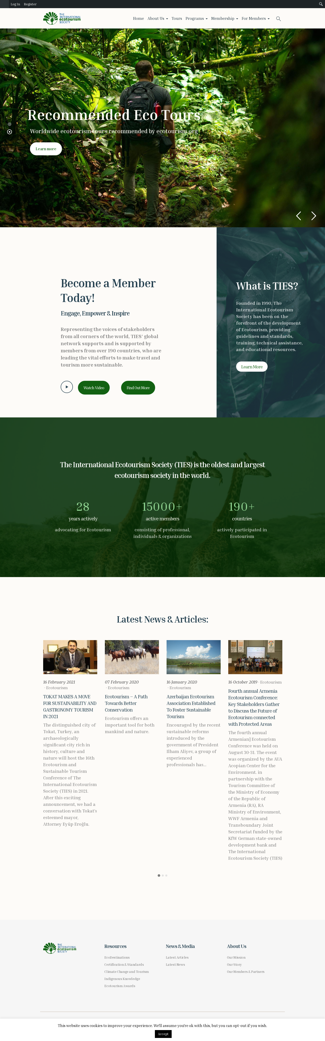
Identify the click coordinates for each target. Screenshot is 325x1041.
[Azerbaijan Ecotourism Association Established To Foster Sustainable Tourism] (194, 657)
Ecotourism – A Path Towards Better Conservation (126, 703)
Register (30, 4)
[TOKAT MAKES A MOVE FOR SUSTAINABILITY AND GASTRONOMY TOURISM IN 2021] (70, 657)
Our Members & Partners (246, 971)
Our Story (234, 964)
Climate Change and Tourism (126, 971)
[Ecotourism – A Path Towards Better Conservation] (132, 657)
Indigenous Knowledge (122, 978)
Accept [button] (163, 1034)
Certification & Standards (124, 964)
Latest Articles (177, 957)
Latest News (175, 964)
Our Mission (236, 957)
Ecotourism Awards (119, 986)
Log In (15, 4)
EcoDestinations (116, 957)
